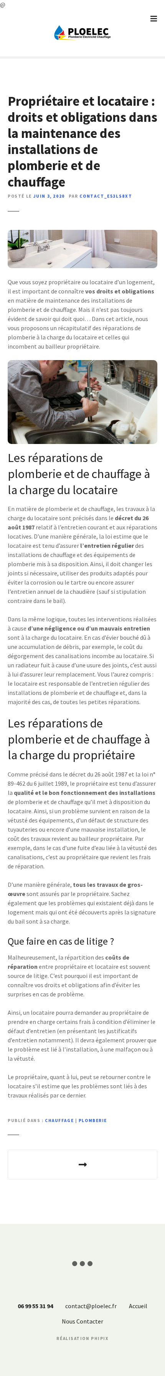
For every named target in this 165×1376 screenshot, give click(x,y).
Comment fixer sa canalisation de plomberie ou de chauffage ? (82, 1164)
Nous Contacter (82, 1321)
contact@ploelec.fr (91, 1306)
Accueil (138, 1306)
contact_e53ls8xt (105, 196)
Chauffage (59, 1120)
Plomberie (93, 1120)
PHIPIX (99, 1338)
